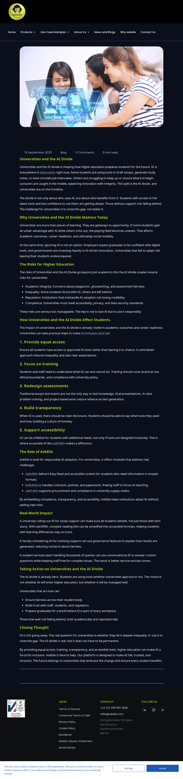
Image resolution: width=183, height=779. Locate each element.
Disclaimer (65, 735)
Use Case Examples (53, 32)
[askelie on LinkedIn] (145, 710)
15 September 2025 (38, 152)
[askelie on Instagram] (153, 710)
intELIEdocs (33, 485)
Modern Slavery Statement (75, 741)
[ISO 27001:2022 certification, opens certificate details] (29, 708)
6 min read (110, 152)
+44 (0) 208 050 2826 (114, 708)
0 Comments (84, 152)
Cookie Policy (67, 728)
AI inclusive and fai (95, 333)
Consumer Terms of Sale (74, 715)
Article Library (67, 747)
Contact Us (148, 32)
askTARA (31, 491)
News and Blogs (104, 32)
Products (26, 32)
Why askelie (128, 32)
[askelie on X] (162, 710)
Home (12, 32)
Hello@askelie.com (111, 714)
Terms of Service (69, 709)
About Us (80, 32)
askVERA (59, 443)
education (47, 172)
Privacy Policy (67, 722)
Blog (63, 152)
